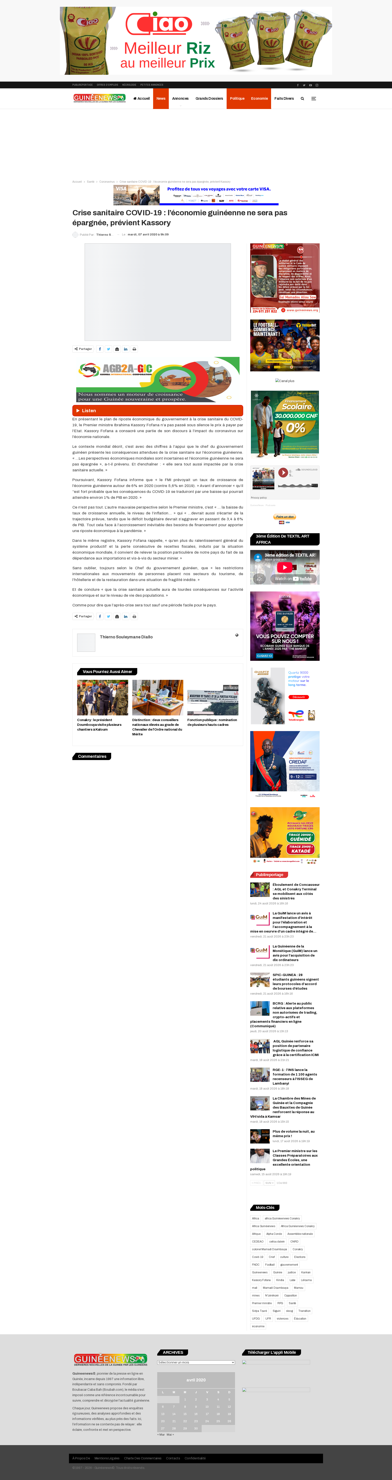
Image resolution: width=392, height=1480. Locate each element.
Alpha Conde (274, 1233)
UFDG (256, 1318)
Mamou (298, 1287)
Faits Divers (284, 98)
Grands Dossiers (209, 98)
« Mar (161, 1434)
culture (284, 1257)
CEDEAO (258, 1241)
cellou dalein (277, 1241)
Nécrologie (129, 85)
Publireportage (82, 85)
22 (185, 1421)
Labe (292, 1280)
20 (163, 1421)
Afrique (256, 1233)
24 (207, 1421)
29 (185, 1428)
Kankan (306, 1272)
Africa (255, 1218)
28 (174, 1428)
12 (229, 1406)
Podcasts (270, 505)
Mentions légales (107, 1458)
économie (258, 1326)
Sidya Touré (259, 1311)
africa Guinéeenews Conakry (282, 1218)
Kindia (280, 1280)
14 (174, 1414)
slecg (289, 1311)
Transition (304, 1311)
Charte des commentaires (143, 1458)
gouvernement (289, 1264)
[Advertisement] (196, 143)
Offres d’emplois (107, 85)
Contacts (173, 1458)
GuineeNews (257, 505)
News (161, 98)
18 (218, 1414)
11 (218, 1406)
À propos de (81, 1458)
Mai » (170, 1434)
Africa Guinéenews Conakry (298, 1226)
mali (254, 1287)
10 (207, 1406)
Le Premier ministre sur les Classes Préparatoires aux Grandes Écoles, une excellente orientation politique (284, 1160)
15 (185, 1414)
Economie (259, 98)
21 (174, 1421)
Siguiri (277, 1311)
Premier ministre (262, 1303)
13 (162, 1414)
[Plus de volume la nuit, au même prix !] (260, 1136)
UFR (268, 1318)
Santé (292, 1303)
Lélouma (306, 1280)
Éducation (300, 1318)
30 (196, 1428)
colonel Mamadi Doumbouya (269, 1249)
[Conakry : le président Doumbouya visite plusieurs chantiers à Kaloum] (102, 697)
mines (256, 1295)
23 (196, 1421)
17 (207, 1414)
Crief (271, 1257)
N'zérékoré (272, 1295)
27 (162, 1428)
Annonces (180, 98)
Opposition (290, 1295)
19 (229, 1414)
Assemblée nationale (300, 1233)
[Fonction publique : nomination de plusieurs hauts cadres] (212, 697)
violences (282, 1318)
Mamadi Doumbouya (275, 1287)
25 (218, 1421)
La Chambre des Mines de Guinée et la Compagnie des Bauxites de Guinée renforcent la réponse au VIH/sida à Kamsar (283, 1107)
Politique (237, 98)
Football (269, 1264)
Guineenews (259, 1272)
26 (229, 1421)
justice (292, 1272)
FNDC (256, 1264)
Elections (299, 1257)
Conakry (298, 1249)
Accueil (143, 98)
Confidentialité (195, 1458)
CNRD (294, 1241)
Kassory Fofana (261, 1280)
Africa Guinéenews (263, 1226)
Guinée (277, 1272)
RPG (280, 1303)
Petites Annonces (151, 85)
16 (196, 1414)
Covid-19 (257, 1257)
